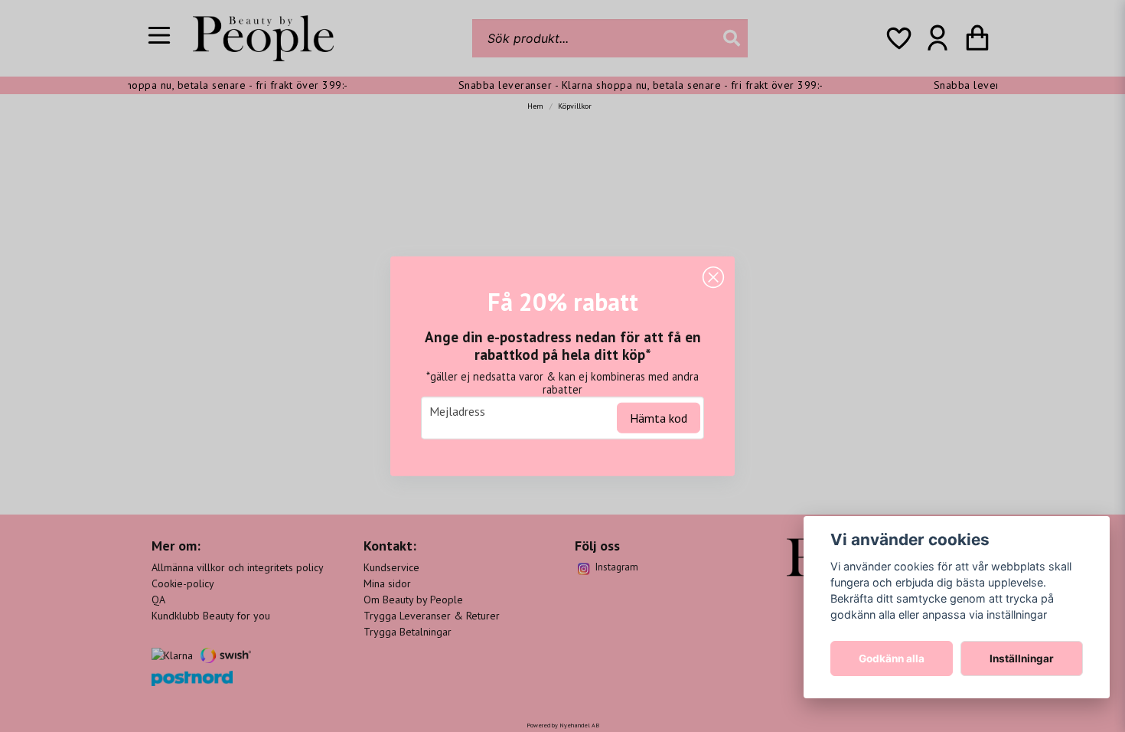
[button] (713, 278)
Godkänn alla (891, 658)
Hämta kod (658, 417)
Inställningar (1022, 658)
